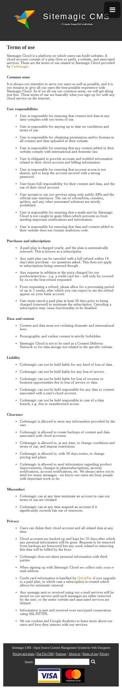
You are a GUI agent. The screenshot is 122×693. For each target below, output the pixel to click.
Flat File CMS (45, 654)
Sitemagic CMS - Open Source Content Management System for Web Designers (61, 647)
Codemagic (20, 66)
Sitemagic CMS (76, 16)
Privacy (104, 654)
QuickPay (84, 578)
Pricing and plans (23, 654)
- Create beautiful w (72, 24)
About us (74, 654)
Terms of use (90, 654)
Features (61, 654)
